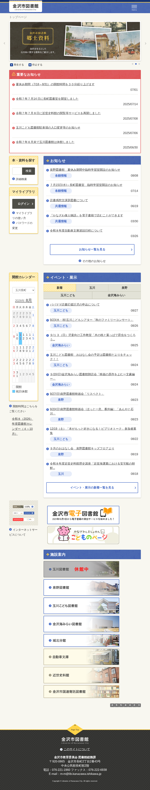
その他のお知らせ (94, 261)
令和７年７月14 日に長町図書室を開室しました (47, 98)
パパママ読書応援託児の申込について (75, 304)
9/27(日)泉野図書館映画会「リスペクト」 (77, 393)
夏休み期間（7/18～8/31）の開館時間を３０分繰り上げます (55, 84)
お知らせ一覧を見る (92, 249)
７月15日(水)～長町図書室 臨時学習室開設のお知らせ (86, 184)
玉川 (92, 287)
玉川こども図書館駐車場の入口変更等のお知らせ (48, 127)
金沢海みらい (116, 295)
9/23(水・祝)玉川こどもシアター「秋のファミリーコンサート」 (92, 319)
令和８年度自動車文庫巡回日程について (76, 230)
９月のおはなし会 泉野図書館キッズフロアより (82, 448)
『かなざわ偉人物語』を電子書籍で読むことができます (86, 215)
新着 (60, 287)
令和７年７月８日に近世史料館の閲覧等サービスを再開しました (58, 113)
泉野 (125, 287)
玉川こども (68, 295)
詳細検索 (21, 179)
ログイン (23, 203)
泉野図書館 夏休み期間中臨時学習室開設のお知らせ (85, 169)
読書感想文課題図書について (69, 200)
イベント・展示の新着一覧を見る (92, 487)
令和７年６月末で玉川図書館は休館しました (45, 142)
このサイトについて (77, 749)
